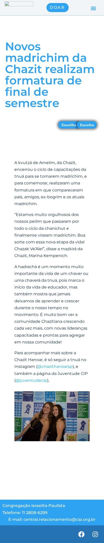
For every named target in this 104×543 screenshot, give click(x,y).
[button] (93, 8)
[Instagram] (95, 534)
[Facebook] (81, 534)
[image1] (52, 441)
